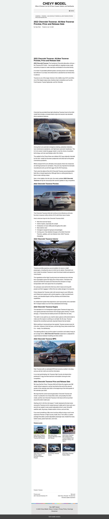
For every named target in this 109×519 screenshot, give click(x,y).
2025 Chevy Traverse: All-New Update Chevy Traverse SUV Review (39, 436)
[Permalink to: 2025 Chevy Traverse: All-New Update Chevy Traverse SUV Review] (40, 429)
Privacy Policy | (62, 509)
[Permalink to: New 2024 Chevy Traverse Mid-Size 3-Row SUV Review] (54, 429)
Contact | (55, 509)
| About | (50, 509)
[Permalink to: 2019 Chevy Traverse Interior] (54, 448)
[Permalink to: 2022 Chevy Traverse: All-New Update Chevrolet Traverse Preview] (40, 448)
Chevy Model (54, 3)
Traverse (40, 490)
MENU (72, 11)
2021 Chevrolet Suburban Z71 (40, 495)
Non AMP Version (54, 507)
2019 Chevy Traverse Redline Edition (67, 454)
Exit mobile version (54, 516)
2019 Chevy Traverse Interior (53, 454)
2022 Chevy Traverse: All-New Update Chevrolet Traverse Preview (39, 456)
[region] (47, 43)
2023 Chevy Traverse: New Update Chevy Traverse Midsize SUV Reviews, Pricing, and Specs (68, 438)
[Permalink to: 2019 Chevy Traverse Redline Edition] (68, 448)
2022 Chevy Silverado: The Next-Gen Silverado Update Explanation (66, 495)
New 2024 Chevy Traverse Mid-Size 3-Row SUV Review (54, 436)
